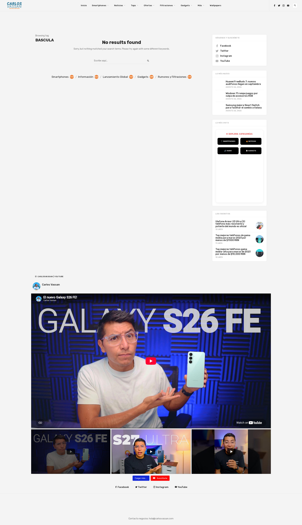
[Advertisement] (241, 179)
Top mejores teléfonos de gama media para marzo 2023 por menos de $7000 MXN (232, 238)
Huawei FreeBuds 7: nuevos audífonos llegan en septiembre (243, 82)
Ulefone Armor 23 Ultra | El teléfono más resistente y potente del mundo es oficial (230, 224)
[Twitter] (279, 5)
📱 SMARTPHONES (228, 141)
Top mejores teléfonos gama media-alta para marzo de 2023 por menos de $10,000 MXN (233, 251)
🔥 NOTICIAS (251, 141)
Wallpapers (215, 5)
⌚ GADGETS (251, 151)
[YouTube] (288, 5)
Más (200, 5)
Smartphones (99, 5)
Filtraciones (166, 5)
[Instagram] (283, 5)
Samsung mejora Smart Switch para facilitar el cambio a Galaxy (244, 106)
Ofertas (148, 5)
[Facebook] (274, 5)
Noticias (118, 5)
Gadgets (185, 5)
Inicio (84, 5)
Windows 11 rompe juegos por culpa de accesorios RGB (242, 94)
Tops (133, 5)
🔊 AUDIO (228, 151)
